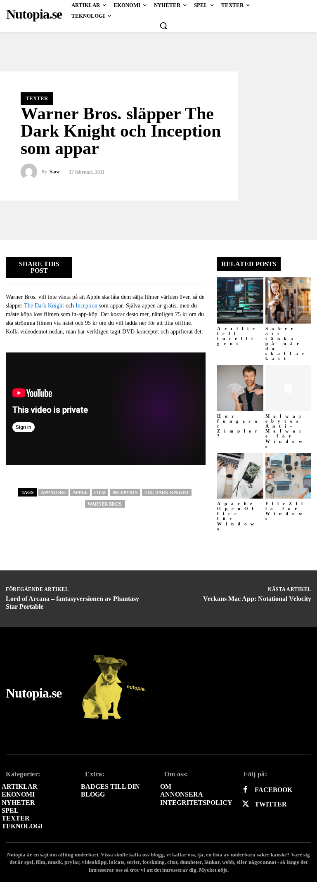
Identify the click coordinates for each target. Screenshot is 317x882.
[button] (163, 25)
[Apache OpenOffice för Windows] (240, 476)
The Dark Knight (44, 306)
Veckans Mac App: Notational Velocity (257, 598)
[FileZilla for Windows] (288, 476)
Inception (86, 306)
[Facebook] (245, 790)
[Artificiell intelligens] (240, 300)
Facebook (273, 789)
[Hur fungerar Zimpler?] (240, 388)
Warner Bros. (105, 503)
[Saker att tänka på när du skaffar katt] (288, 300)
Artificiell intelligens (238, 336)
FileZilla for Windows (286, 511)
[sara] (31, 172)
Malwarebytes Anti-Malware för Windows (285, 431)
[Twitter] (245, 804)
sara (54, 172)
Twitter (271, 804)
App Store (53, 492)
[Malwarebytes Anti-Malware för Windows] (288, 388)
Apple (80, 492)
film (100, 492)
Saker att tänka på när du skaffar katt (286, 343)
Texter (37, 98)
